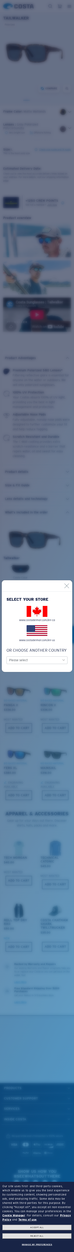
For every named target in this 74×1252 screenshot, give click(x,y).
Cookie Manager (13, 1215)
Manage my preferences (37, 1244)
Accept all (37, 1227)
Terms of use (27, 1219)
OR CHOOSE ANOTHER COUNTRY (37, 650)
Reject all (36, 1236)
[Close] (66, 585)
